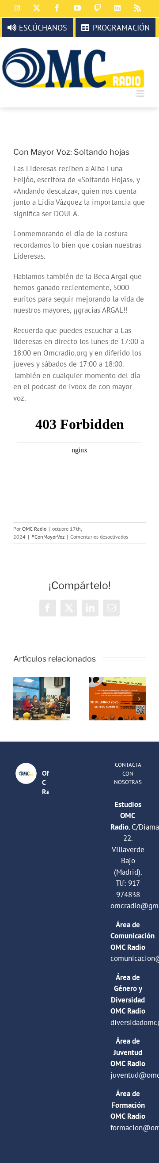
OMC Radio (34, 528)
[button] (19, 698)
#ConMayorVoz (47, 536)
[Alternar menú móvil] (141, 93)
